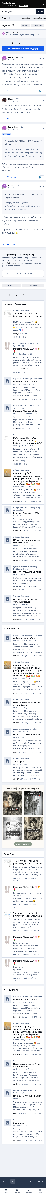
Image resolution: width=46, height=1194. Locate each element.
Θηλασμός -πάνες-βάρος (25, 381)
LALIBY (15, 604)
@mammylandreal (23, 844)
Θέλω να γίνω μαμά (21, 310)
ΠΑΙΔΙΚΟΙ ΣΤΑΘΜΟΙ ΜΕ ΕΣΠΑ (27, 572)
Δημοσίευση (30, 930)
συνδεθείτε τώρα (9, 263)
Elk (14, 354)
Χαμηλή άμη (19, 761)
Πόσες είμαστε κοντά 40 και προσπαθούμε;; (26, 541)
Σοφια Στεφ (14, 32)
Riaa (18, 978)
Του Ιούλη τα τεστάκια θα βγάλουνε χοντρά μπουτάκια (27, 315)
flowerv (16, 619)
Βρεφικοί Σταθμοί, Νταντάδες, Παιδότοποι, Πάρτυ (25, 567)
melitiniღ (16, 446)
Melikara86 (17, 545)
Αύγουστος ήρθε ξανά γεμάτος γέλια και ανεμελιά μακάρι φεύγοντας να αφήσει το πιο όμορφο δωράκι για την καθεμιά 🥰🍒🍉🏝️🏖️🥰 (27, 478)
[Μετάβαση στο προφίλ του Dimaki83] (4, 186)
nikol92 (16, 319)
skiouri (15, 461)
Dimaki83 (12, 185)
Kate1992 (16, 384)
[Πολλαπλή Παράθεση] (3, 91)
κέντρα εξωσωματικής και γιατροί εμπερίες (25, 600)
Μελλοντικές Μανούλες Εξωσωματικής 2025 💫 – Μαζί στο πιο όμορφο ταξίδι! (27, 440)
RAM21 (16, 590)
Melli (15, 575)
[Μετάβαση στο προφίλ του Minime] (4, 100)
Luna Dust (17, 516)
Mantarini (16, 413)
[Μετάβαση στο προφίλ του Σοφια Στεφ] (3, 33)
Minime (11, 99)
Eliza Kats (16, 501)
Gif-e (15, 428)
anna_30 (16, 334)
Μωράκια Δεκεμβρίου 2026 (26, 513)
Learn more (4, 4)
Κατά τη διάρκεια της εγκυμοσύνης (26, 35)
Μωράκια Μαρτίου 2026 (25, 411)
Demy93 (16, 486)
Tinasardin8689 (19, 369)
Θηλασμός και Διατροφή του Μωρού (27, 378)
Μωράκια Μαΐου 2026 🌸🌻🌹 (26, 350)
